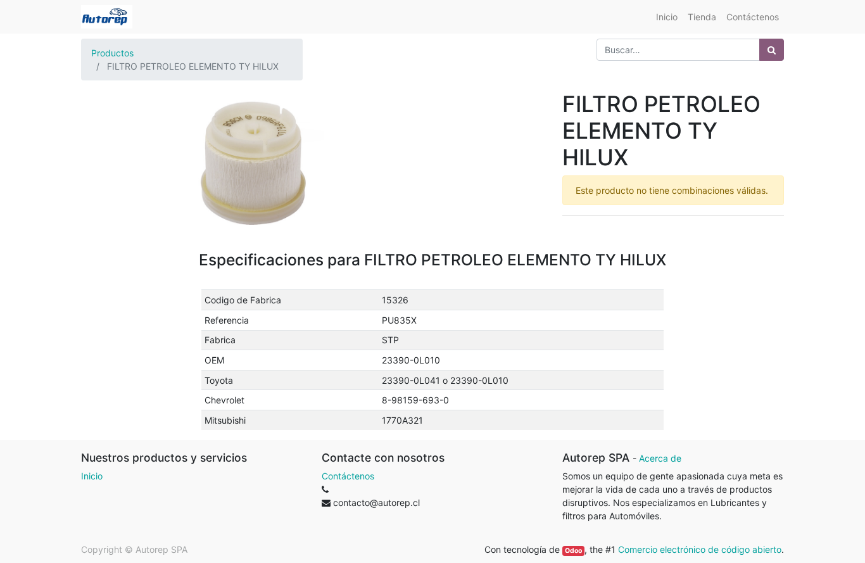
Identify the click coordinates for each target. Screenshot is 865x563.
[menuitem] (667, 16)
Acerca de (660, 458)
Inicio (92, 476)
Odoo (573, 551)
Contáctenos (348, 476)
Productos (112, 52)
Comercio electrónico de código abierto (699, 549)
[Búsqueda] (771, 50)
